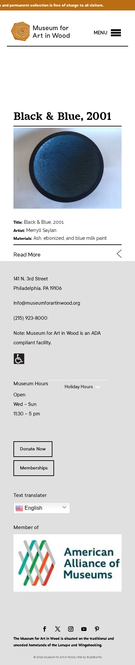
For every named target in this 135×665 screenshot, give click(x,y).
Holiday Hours (79, 387)
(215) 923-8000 (30, 318)
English (32, 508)
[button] (100, 32)
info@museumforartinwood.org (46, 303)
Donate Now (33, 449)
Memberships (34, 468)
